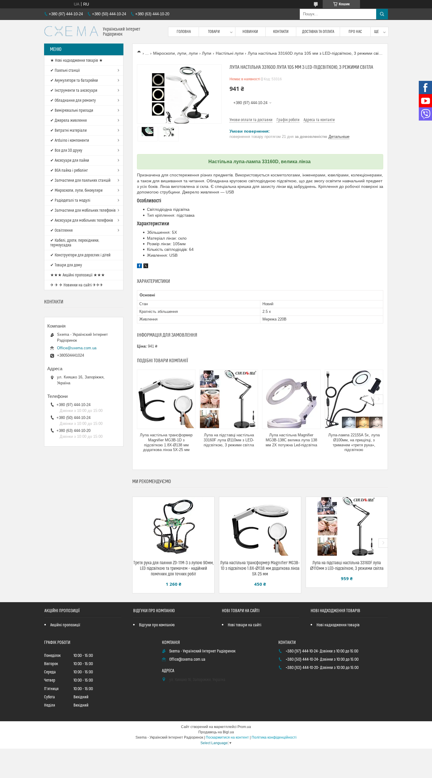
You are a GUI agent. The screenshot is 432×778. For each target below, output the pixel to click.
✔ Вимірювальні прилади (71, 110)
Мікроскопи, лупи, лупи (175, 53)
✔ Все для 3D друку (66, 150)
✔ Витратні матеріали (68, 130)
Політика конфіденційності (274, 737)
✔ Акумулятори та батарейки (74, 80)
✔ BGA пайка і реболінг (69, 170)
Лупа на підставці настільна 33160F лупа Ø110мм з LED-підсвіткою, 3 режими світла (229, 440)
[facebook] (139, 266)
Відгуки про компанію (157, 625)
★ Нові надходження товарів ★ (76, 60)
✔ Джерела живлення (68, 120)
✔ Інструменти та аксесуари (73, 90)
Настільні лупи (230, 53)
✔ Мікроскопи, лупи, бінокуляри (76, 190)
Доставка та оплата (318, 31)
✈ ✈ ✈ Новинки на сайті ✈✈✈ (76, 285)
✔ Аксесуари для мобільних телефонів (81, 220)
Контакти (281, 31)
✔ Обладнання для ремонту (73, 100)
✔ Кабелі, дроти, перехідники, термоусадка (74, 243)
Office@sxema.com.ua (76, 348)
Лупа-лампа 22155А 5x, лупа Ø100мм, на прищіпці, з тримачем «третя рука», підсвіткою (354, 442)
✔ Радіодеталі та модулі (70, 200)
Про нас (355, 31)
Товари (214, 31)
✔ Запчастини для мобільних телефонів (83, 210)
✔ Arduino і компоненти (69, 140)
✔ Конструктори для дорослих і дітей (80, 255)
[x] (145, 266)
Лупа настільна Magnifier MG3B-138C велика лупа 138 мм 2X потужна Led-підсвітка (291, 440)
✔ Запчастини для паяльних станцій (80, 180)
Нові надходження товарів (338, 625)
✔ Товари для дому (66, 265)
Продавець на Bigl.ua (216, 732)
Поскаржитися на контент (227, 737)
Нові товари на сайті (244, 625)
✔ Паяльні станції (65, 70)
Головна (184, 31)
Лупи (206, 53)
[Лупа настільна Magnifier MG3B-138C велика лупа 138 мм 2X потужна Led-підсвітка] (291, 399)
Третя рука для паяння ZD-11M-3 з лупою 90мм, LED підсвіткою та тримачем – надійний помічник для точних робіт (173, 568)
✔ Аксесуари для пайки (69, 160)
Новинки (250, 31)
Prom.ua (244, 727)
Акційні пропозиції (65, 625)
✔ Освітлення (61, 230)
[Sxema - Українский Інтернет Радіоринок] (71, 32)
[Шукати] (382, 14)
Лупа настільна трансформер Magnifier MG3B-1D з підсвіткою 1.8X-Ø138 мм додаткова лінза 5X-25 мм (166, 442)
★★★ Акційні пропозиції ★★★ (77, 275)
